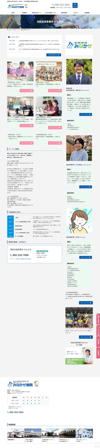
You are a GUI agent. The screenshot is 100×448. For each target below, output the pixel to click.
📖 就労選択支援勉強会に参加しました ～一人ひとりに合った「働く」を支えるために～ (39, 40)
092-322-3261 (62, 4)
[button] (53, 54)
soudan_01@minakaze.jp (23, 259)
